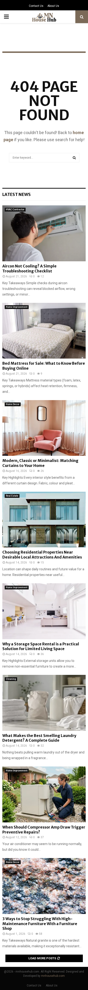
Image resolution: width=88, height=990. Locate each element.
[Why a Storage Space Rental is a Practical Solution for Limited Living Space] (44, 611)
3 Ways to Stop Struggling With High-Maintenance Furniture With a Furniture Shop (39, 923)
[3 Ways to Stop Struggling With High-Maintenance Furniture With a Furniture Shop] (44, 886)
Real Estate (12, 496)
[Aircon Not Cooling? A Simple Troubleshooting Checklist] (44, 233)
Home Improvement (16, 307)
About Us (53, 6)
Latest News (16, 194)
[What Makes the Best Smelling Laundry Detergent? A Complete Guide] (44, 703)
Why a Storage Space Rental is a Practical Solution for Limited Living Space (40, 646)
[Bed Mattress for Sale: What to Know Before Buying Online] (44, 331)
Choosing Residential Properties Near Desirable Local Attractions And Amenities (42, 554)
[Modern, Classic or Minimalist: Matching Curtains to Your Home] (44, 428)
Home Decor (12, 404)
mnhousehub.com (53, 975)
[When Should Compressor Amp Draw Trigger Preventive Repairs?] (44, 794)
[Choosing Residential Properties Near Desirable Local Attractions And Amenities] (44, 520)
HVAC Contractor (15, 209)
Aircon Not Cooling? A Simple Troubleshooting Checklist (29, 268)
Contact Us (36, 6)
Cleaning (11, 679)
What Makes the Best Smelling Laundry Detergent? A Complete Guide (39, 738)
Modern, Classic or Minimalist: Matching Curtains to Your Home (40, 463)
